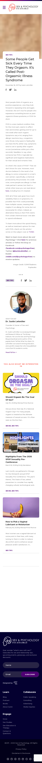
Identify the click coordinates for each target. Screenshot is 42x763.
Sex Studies (7, 722)
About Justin (8, 707)
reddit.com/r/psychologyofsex (19, 257)
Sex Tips (9, 55)
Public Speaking (29, 697)
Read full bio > (11, 352)
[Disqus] (21, 600)
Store (5, 719)
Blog (5, 697)
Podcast (6, 700)
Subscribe (30, 674)
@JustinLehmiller (20, 251)
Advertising (27, 703)
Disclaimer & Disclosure (21, 753)
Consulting (27, 700)
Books (5, 703)
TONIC (31, 232)
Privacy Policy (21, 749)
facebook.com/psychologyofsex (20, 248)
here (7, 191)
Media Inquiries (29, 707)
